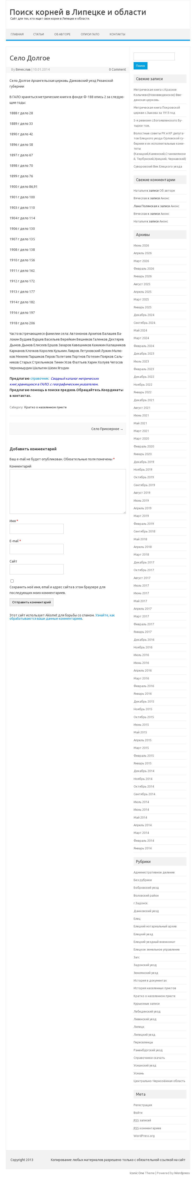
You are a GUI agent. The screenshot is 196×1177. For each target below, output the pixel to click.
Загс (137, 957)
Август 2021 (142, 407)
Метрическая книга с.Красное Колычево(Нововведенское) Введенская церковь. (158, 94)
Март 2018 (141, 554)
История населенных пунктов (155, 988)
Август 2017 (142, 577)
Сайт (13, 561)
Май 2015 (140, 732)
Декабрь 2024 (144, 314)
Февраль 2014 (144, 840)
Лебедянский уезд (147, 1011)
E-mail (15, 541)
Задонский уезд (145, 965)
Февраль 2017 (144, 624)
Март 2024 (141, 338)
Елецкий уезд (143, 934)
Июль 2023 (141, 361)
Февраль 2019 (144, 523)
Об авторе (62, 34)
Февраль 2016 (144, 686)
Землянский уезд (146, 972)
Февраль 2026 (144, 268)
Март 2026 (141, 261)
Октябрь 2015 (144, 717)
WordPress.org (144, 1135)
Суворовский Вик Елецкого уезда (158, 166)
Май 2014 (140, 817)
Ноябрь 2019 (143, 469)
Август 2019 (142, 492)
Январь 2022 (143, 392)
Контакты (117, 34)
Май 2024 (140, 330)
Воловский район (146, 895)
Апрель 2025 (143, 291)
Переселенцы (143, 1042)
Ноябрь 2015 (143, 709)
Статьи (38, 34)
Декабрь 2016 (144, 639)
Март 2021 (141, 430)
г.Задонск (141, 903)
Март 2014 (141, 832)
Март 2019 (141, 515)
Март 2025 (141, 299)
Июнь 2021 (141, 415)
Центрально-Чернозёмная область (159, 1080)
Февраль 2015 (144, 755)
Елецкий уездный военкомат (154, 941)
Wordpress (182, 1173)
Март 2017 (141, 616)
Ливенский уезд (145, 1019)
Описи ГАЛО (90, 34)
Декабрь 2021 (144, 400)
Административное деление (154, 872)
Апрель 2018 (143, 546)
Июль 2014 (141, 802)
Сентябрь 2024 (144, 322)
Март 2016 (141, 678)
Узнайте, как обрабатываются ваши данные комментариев (62, 616)
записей (142, 1120)
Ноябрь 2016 (143, 647)
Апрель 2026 (143, 253)
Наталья (140, 190)
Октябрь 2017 (144, 570)
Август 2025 (142, 284)
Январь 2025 (143, 307)
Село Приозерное (107, 429)
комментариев (147, 1128)
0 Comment (117, 69)
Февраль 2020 (144, 446)
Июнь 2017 (141, 593)
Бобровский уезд (146, 887)
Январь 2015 (143, 763)
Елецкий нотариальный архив (155, 926)
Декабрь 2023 (144, 353)
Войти (138, 1112)
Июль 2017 (141, 585)
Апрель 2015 (143, 740)
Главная (17, 34)
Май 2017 (140, 601)
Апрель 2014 (143, 825)
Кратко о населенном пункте (45, 407)
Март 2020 (141, 438)
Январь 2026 (143, 276)
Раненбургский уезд (148, 1050)
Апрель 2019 (143, 508)
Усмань (139, 1073)
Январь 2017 (143, 631)
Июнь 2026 (141, 245)
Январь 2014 (143, 848)
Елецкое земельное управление (157, 949)
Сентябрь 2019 (144, 485)
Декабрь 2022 (144, 376)
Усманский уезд (145, 1065)
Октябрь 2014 (144, 786)
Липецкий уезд (144, 1034)
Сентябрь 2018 (144, 531)
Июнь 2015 (141, 724)
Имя (14, 521)
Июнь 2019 (141, 500)
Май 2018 (140, 539)
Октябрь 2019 (144, 477)
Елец (137, 918)
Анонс (165, 198)
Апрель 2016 (143, 670)
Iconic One (137, 1173)
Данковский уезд (146, 911)
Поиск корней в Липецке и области (78, 11)
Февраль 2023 (144, 369)
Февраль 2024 (144, 345)
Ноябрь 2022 (143, 384)
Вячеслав (23, 69)
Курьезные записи (147, 1003)
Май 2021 (140, 423)
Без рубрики (143, 880)
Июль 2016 (141, 655)
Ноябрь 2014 (143, 778)
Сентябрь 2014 (144, 794)
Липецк (139, 1026)
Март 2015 (141, 747)
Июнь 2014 (141, 809)
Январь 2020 (143, 454)
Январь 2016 (143, 693)
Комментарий (20, 466)
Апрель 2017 (143, 608)
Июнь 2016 (141, 662)
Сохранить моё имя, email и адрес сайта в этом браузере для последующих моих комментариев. (57, 590)
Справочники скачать (149, 1057)
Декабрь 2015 (144, 701)
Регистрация (143, 1105)
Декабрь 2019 (144, 461)
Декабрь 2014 (144, 770)
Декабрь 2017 (144, 562)
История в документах (150, 980)
